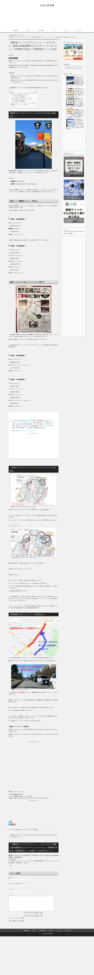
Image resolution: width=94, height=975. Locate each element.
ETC (45, 422)
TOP (14, 35)
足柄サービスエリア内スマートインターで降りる (22, 98)
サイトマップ (79, 30)
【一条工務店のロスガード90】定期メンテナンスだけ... (79, 121)
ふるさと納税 (41, 30)
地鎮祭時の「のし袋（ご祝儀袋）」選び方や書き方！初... (78, 111)
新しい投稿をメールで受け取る (17, 920)
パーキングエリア (20, 422)
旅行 (10, 58)
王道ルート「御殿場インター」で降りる (21, 94)
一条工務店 (15, 30)
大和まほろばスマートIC (44, 425)
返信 (10, 865)
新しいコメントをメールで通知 (17, 918)
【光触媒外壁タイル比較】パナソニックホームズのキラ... (78, 99)
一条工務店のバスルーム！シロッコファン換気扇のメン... (78, 90)
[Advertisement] (47, 19)
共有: (14, 106)
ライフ (53, 30)
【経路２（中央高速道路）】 (20, 97)
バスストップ (30, 422)
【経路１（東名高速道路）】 (20, 95)
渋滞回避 (35, 829)
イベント (66, 30)
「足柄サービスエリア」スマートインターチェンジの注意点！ (23, 103)
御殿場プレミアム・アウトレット (16, 791)
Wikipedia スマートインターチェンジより (24, 430)
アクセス (13, 829)
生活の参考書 (47, 5)
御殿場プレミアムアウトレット (23, 829)
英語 (26, 424)
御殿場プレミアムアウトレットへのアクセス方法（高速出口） (23, 92)
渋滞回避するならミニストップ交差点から (19, 104)
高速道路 (30, 420)
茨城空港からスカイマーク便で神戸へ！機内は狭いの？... (78, 78)
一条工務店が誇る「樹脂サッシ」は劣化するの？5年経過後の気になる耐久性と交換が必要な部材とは (73, 220)
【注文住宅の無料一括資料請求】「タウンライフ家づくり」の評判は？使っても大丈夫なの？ (73, 174)
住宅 (28, 30)
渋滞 (32, 829)
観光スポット (15, 58)
